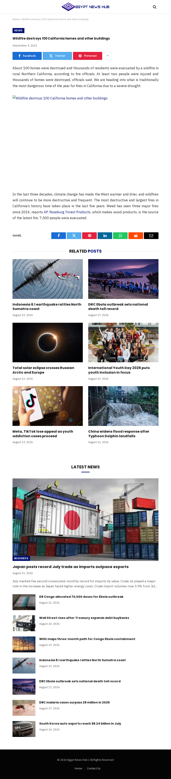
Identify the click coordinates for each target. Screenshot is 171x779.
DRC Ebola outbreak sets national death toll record (118, 306)
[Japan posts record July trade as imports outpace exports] (85, 519)
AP (46, 212)
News (18, 30)
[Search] (154, 7)
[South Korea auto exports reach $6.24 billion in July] (24, 729)
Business (21, 558)
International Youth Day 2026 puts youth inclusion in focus (119, 370)
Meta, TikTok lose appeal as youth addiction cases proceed (43, 433)
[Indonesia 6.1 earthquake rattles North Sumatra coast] (48, 279)
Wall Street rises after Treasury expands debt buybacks (84, 618)
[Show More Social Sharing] (107, 56)
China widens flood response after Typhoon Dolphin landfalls (118, 433)
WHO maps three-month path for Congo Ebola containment (87, 639)
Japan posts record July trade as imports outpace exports (71, 566)
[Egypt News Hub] (85, 7)
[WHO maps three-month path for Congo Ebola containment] (24, 644)
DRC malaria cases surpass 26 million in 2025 (74, 702)
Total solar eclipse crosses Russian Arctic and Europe (43, 370)
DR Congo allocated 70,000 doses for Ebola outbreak (81, 597)
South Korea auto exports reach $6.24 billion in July (80, 723)
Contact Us (94, 768)
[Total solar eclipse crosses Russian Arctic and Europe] (48, 343)
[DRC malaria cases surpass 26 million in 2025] (24, 708)
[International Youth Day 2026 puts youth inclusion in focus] (123, 343)
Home (16, 19)
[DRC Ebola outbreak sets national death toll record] (123, 279)
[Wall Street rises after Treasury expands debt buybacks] (24, 623)
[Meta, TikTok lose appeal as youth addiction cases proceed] (48, 406)
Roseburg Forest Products (70, 212)
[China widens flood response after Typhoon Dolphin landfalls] (123, 406)
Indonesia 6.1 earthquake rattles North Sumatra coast (47, 306)
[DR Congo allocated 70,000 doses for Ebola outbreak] (24, 602)
